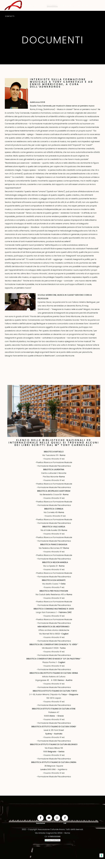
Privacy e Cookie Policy (53, 840)
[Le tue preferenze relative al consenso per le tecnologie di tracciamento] (101, 855)
